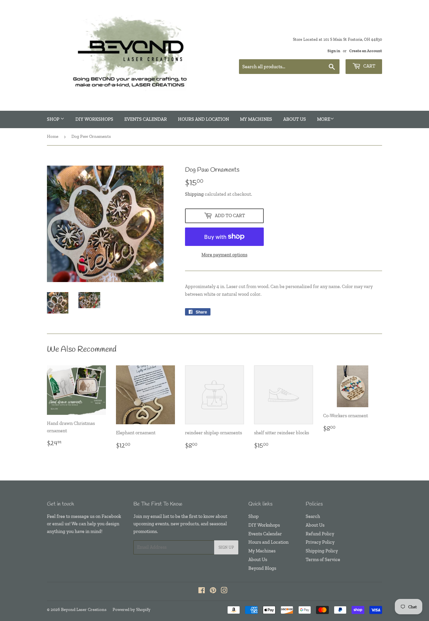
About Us (294, 119)
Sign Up (226, 547)
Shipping (194, 194)
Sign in (333, 51)
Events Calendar (145, 119)
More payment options (224, 255)
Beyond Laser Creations (84, 609)
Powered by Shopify (131, 609)
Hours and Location (203, 119)
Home (52, 136)
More (323, 119)
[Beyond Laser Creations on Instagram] (224, 591)
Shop (53, 119)
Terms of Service (323, 559)
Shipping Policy (322, 551)
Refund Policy (320, 534)
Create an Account (365, 51)
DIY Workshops (94, 119)
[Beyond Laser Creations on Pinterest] (213, 591)
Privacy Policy (320, 542)
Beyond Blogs (262, 568)
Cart (368, 66)
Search (313, 516)
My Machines (256, 119)
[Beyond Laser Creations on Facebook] (201, 591)
